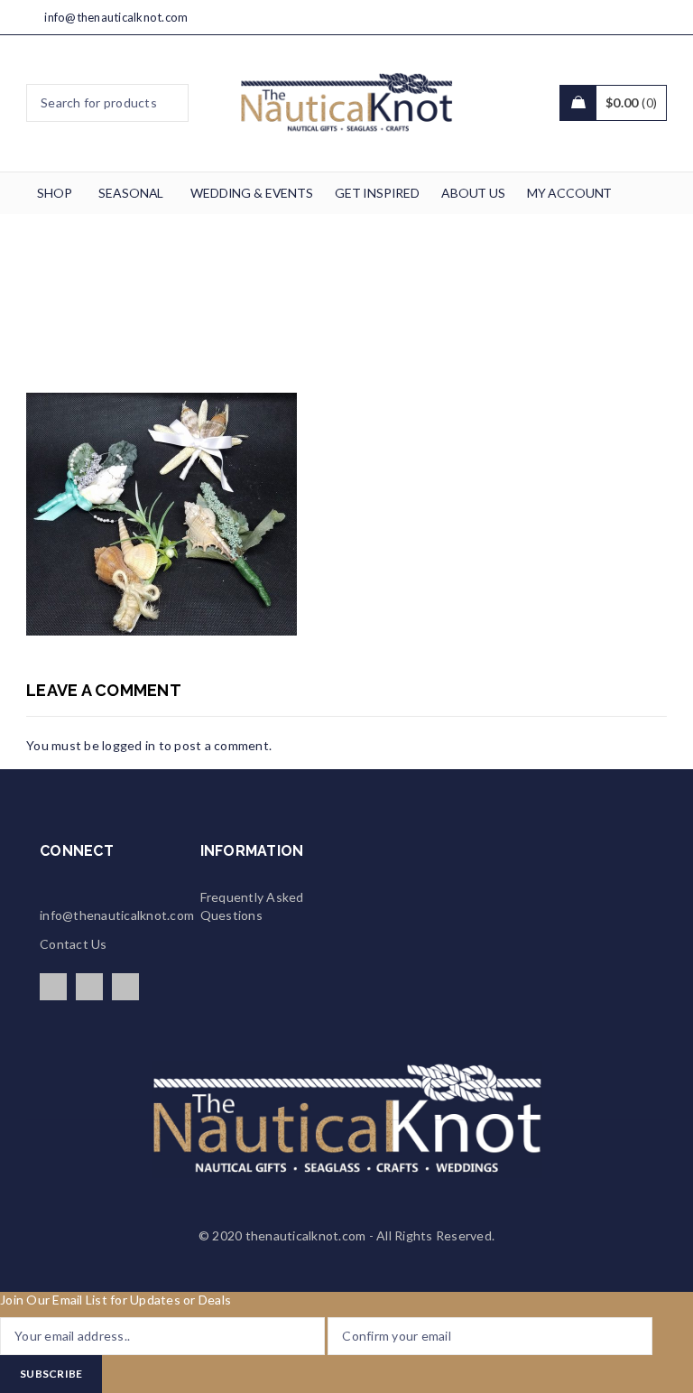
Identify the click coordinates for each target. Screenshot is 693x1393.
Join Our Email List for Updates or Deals (115, 1299)
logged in (128, 745)
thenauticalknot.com (305, 1235)
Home (97, 309)
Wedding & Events (193, 309)
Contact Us (73, 944)
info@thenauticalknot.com (116, 17)
